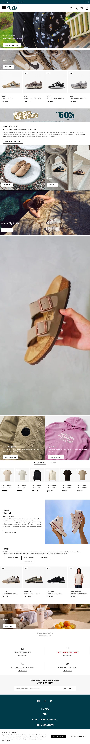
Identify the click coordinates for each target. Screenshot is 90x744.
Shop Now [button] (7, 185)
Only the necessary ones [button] (77, 736)
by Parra (52, 463)
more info (67, 655)
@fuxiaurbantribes (48, 633)
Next (47, 491)
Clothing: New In (29, 558)
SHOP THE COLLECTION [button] (11, 45)
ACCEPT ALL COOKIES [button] (58, 736)
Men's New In (43, 558)
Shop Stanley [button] (9, 626)
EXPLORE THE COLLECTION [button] (12, 141)
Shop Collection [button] (10, 457)
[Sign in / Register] (76, 8)
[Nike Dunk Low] (11, 82)
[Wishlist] (81, 8)
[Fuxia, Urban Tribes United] (12, 8)
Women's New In (27, 562)
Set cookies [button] (6, 741)
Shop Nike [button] (8, 67)
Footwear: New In (12, 558)
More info (22, 655)
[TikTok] (51, 701)
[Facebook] (38, 701)
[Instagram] (45, 701)
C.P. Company (40, 463)
